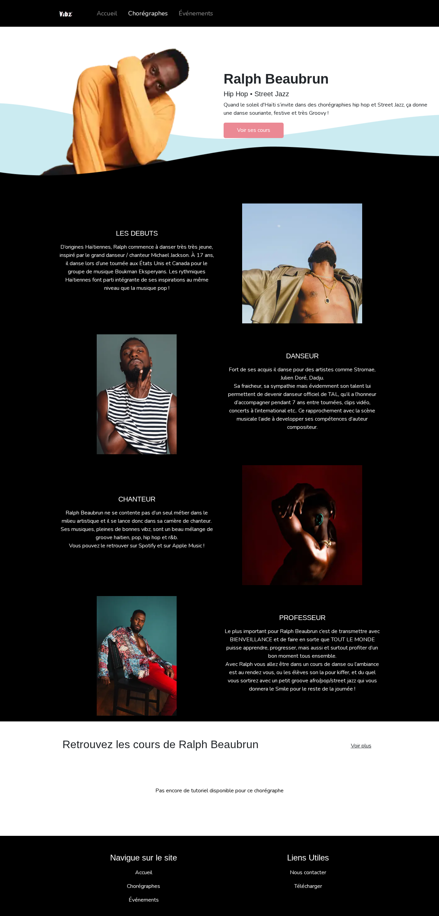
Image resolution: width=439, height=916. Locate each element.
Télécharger (308, 886)
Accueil (107, 13)
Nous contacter (308, 872)
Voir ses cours (253, 130)
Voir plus (361, 746)
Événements (196, 13)
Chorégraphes (148, 13)
